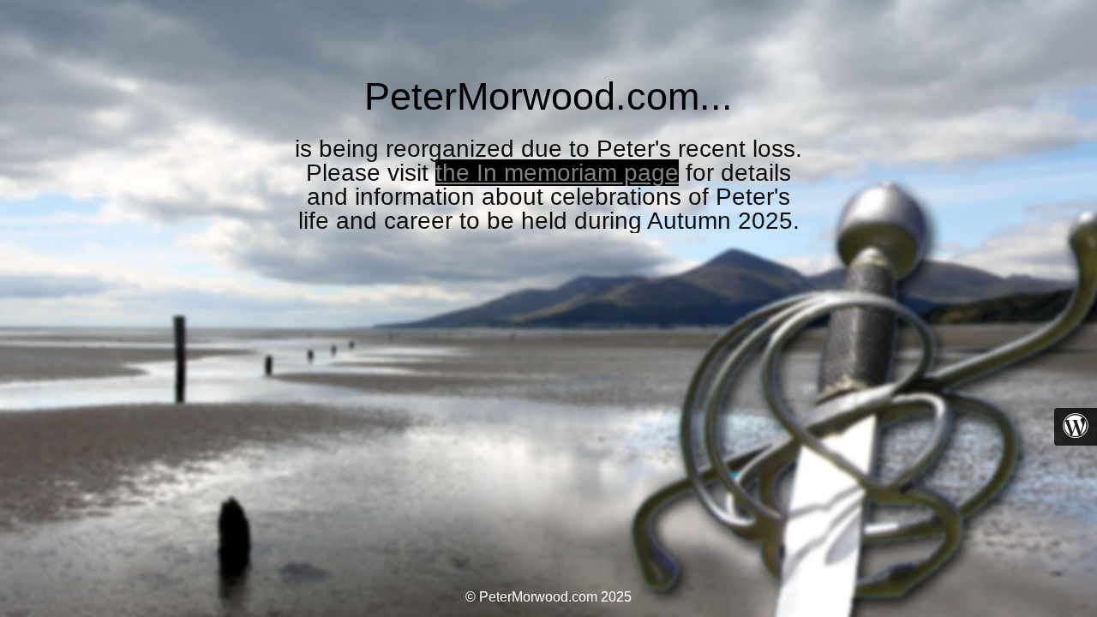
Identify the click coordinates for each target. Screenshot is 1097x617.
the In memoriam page (557, 172)
